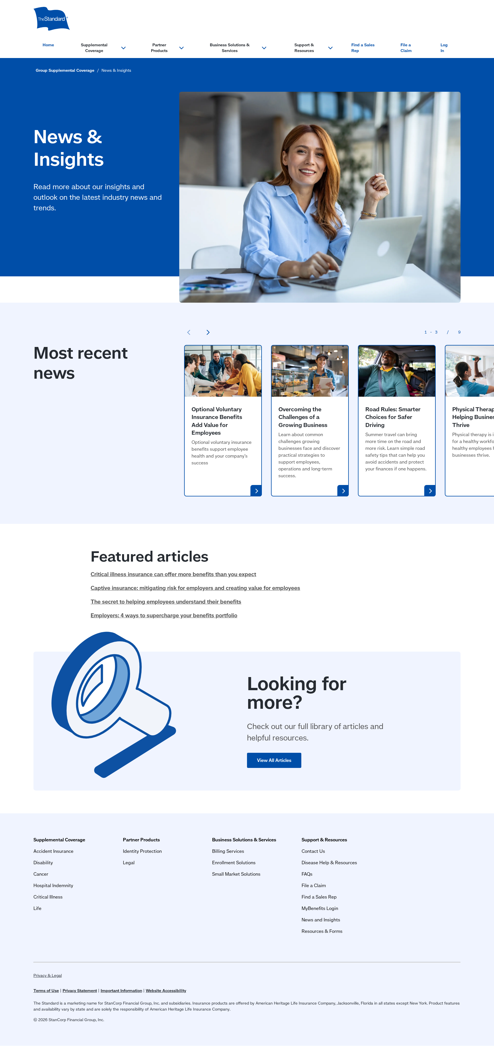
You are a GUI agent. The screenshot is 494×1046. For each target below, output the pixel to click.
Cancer (40, 874)
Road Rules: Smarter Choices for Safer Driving (393, 417)
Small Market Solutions (236, 874)
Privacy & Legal (47, 975)
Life (37, 908)
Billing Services (228, 851)
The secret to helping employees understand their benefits (166, 601)
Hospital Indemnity (53, 885)
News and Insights (321, 920)
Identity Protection (142, 851)
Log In (444, 47)
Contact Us (313, 851)
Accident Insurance (53, 851)
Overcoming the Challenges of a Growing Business (302, 417)
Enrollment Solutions (234, 862)
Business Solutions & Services (230, 47)
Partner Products (159, 47)
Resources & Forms (322, 931)
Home (48, 44)
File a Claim (406, 47)
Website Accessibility (166, 990)
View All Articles (274, 760)
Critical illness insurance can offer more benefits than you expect (173, 574)
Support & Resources (304, 47)
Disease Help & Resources (329, 862)
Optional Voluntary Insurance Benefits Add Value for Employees (217, 421)
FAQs (307, 874)
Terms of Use (46, 990)
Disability (43, 862)
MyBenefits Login (320, 908)
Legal (129, 862)
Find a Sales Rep (363, 47)
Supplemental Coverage (94, 47)
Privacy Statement (80, 990)
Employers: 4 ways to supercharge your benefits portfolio (164, 615)
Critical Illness (48, 897)
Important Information (121, 990)
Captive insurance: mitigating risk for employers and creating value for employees (195, 587)
